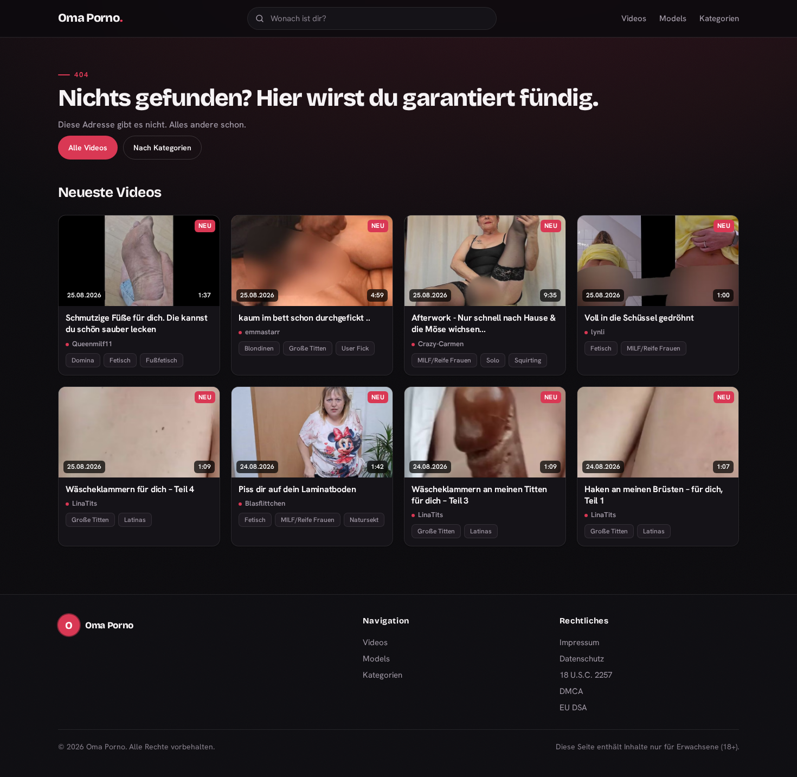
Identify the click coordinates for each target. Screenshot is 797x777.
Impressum (579, 642)
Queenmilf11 (92, 343)
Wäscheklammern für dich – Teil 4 (130, 489)
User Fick (355, 348)
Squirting (528, 360)
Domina (83, 360)
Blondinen (259, 348)
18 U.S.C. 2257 (586, 675)
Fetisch (120, 360)
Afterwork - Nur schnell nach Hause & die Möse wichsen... (484, 323)
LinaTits (84, 503)
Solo (492, 360)
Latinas (135, 519)
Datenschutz (582, 658)
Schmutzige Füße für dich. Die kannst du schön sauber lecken (137, 323)
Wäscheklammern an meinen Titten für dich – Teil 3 (479, 494)
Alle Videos (87, 147)
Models (672, 18)
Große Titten (307, 348)
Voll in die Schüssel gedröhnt (639, 317)
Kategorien (719, 18)
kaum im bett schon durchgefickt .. (304, 317)
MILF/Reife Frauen (444, 360)
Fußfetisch (161, 360)
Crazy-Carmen (441, 343)
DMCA (571, 691)
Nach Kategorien (162, 147)
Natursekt (364, 519)
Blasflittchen (265, 503)
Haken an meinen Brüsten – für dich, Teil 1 (653, 494)
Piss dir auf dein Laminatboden (297, 489)
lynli (598, 331)
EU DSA (573, 707)
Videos (633, 18)
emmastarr (262, 331)
